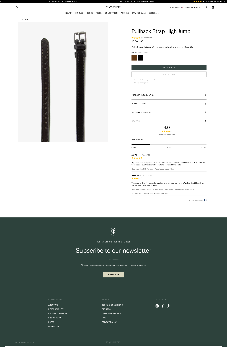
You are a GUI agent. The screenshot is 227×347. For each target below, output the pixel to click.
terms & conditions (139, 265)
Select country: (174, 7)
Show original (162, 193)
